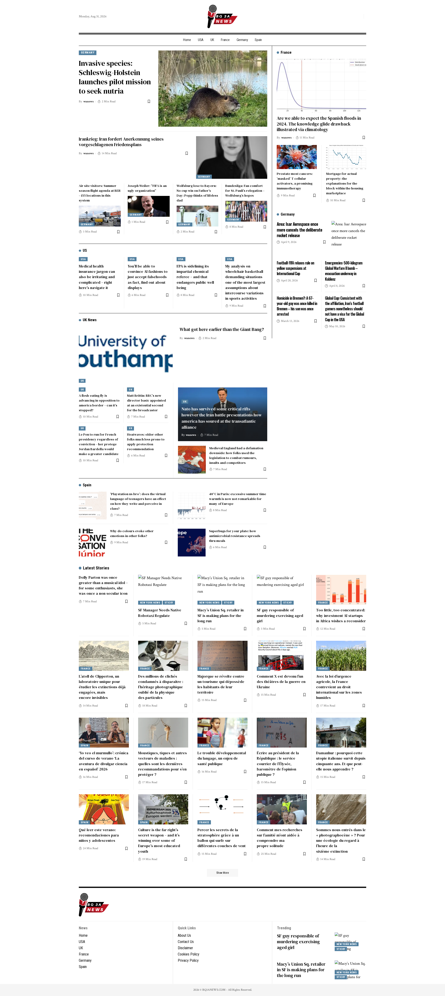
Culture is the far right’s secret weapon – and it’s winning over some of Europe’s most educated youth (159, 840)
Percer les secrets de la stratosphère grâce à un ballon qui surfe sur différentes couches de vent (221, 837)
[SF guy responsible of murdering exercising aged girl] (282, 590)
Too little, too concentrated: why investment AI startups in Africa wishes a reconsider (341, 615)
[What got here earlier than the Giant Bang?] (126, 355)
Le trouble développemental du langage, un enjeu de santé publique (221, 758)
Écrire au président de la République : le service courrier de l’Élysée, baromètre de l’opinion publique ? (278, 763)
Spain (87, 485)
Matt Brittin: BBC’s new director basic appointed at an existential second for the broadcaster (146, 402)
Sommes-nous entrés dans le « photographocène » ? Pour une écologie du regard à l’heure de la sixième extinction (341, 840)
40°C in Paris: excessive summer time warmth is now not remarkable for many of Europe (237, 499)
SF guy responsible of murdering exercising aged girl (280, 615)
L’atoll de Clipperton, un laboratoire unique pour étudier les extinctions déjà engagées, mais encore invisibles (102, 687)
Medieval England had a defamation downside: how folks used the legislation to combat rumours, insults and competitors (236, 455)
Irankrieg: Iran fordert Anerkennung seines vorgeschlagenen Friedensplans (121, 142)
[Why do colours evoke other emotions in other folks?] (93, 542)
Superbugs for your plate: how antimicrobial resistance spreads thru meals (234, 536)
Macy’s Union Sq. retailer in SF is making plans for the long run (220, 615)
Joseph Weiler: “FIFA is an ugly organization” (147, 188)
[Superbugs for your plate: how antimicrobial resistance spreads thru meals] (192, 542)
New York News (150, 602)
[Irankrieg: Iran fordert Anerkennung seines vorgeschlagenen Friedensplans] (231, 157)
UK (82, 380)
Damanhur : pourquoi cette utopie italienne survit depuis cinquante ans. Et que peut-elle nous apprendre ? (341, 761)
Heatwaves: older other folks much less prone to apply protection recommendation (146, 441)
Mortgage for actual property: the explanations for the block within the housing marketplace (344, 183)
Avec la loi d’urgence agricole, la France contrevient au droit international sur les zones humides (339, 687)
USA (83, 259)
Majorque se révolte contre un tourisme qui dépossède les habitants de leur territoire (220, 684)
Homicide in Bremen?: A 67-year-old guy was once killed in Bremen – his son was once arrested (297, 306)
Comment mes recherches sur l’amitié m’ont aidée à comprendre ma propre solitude (279, 837)
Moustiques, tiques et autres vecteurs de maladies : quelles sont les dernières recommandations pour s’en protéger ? (162, 763)
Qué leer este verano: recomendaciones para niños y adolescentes (99, 835)
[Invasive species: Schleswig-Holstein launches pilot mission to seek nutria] (212, 88)
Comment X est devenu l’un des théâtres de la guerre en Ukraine (281, 681)
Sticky (169, 602)
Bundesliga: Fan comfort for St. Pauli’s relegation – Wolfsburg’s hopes (244, 190)
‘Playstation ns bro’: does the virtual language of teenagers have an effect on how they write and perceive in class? (138, 501)
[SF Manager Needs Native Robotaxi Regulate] (163, 590)
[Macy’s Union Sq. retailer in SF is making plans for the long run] (222, 590)
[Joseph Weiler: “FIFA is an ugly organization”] (149, 206)
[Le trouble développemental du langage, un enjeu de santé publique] (222, 733)
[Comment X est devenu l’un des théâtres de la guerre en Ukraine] (282, 656)
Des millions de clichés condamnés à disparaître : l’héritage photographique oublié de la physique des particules (160, 687)
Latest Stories (96, 568)
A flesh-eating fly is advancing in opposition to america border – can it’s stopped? (99, 402)
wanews (88, 102)
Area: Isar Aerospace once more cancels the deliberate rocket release (299, 229)
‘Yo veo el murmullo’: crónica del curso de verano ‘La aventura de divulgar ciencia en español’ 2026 (103, 761)
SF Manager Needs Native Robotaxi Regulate (159, 612)
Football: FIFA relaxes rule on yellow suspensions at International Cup (295, 268)
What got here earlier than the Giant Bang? (222, 329)
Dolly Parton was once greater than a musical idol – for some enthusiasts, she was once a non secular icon (103, 585)
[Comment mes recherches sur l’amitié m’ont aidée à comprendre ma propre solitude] (282, 809)
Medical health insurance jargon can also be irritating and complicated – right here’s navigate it (97, 277)
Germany (88, 52)
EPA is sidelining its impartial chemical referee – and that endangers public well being (195, 277)
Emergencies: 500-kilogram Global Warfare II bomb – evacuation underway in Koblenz (343, 271)
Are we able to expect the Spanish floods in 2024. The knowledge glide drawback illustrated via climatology (319, 123)
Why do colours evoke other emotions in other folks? (132, 533)
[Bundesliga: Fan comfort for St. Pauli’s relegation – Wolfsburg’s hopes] (246, 211)
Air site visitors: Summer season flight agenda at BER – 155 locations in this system (100, 193)
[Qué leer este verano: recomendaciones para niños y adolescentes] (104, 809)
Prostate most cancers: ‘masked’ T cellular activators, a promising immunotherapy (295, 181)
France (323, 602)
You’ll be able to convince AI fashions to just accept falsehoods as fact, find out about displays (148, 277)
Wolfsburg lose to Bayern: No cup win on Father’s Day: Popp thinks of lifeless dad (197, 193)
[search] (359, 16)
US (85, 250)
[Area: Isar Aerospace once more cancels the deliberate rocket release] (348, 238)
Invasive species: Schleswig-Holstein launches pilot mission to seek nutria (115, 77)
